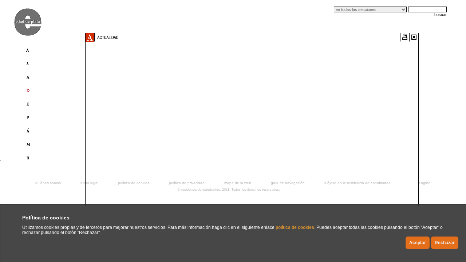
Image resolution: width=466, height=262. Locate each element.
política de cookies (295, 227)
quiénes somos (48, 183)
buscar (440, 14)
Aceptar (417, 242)
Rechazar (445, 242)
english (425, 183)
